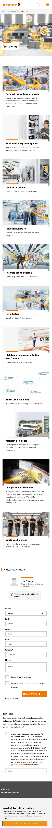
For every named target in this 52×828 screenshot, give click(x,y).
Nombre (7, 619)
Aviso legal (5, 789)
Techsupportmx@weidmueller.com (26, 595)
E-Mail (7, 639)
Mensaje (8, 660)
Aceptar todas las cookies (25, 823)
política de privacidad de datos (28, 683)
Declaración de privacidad (10, 792)
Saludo (7, 609)
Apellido (8, 629)
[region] (26, 813)
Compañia (8, 650)
